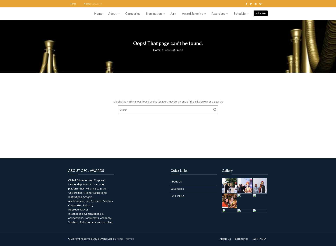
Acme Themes (125, 238)
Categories (132, 13)
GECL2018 (96, 3)
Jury (173, 13)
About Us (176, 181)
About (112, 13)
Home (73, 3)
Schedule (261, 13)
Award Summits (192, 13)
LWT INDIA (177, 196)
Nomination (154, 13)
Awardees (218, 13)
